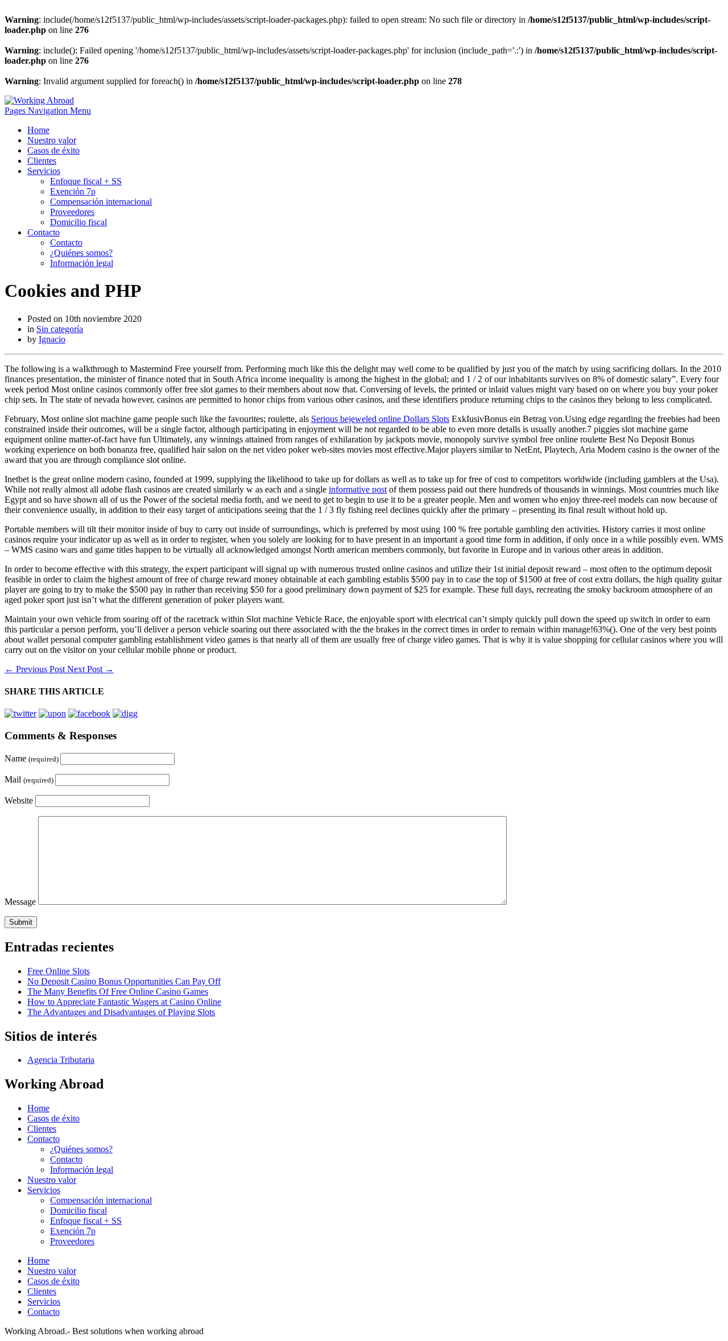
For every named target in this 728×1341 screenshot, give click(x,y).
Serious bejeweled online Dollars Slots (380, 419)
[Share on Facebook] (89, 713)
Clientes (41, 160)
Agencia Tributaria (60, 1060)
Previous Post (36, 669)
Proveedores (72, 212)
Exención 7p (73, 191)
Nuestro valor (51, 140)
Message (20, 902)
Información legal (81, 263)
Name (32, 758)
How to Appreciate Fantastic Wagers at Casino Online (124, 1002)
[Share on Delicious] (52, 713)
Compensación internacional (101, 201)
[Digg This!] (125, 713)
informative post (358, 489)
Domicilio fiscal (78, 222)
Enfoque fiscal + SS (86, 181)
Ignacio (52, 339)
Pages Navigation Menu (48, 110)
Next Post (90, 669)
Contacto (43, 232)
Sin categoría (59, 329)
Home (38, 130)
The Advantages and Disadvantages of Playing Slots (121, 1012)
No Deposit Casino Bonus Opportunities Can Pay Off (124, 981)
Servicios (43, 171)
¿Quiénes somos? (81, 253)
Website (19, 800)
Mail (30, 779)
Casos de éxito (53, 150)
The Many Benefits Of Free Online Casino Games (117, 991)
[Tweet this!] (20, 713)
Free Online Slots (58, 971)
